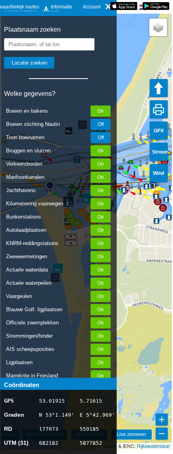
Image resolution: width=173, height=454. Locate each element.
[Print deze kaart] (159, 109)
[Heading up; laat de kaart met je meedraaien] (159, 88)
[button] (140, 193)
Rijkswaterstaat (153, 445)
